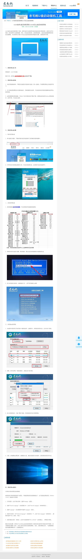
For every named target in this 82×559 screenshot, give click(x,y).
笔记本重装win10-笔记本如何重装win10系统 (18, 533)
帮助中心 (54, 5)
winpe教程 (73, 5)
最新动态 (63, 5)
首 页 (27, 5)
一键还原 (43, 556)
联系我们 (38, 556)
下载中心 (44, 5)
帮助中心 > (9, 20)
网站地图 (48, 556)
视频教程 (35, 5)
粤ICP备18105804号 (46, 554)
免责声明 (33, 556)
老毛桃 (8, 4)
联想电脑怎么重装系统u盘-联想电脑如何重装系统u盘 (20, 531)
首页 (5, 20)
